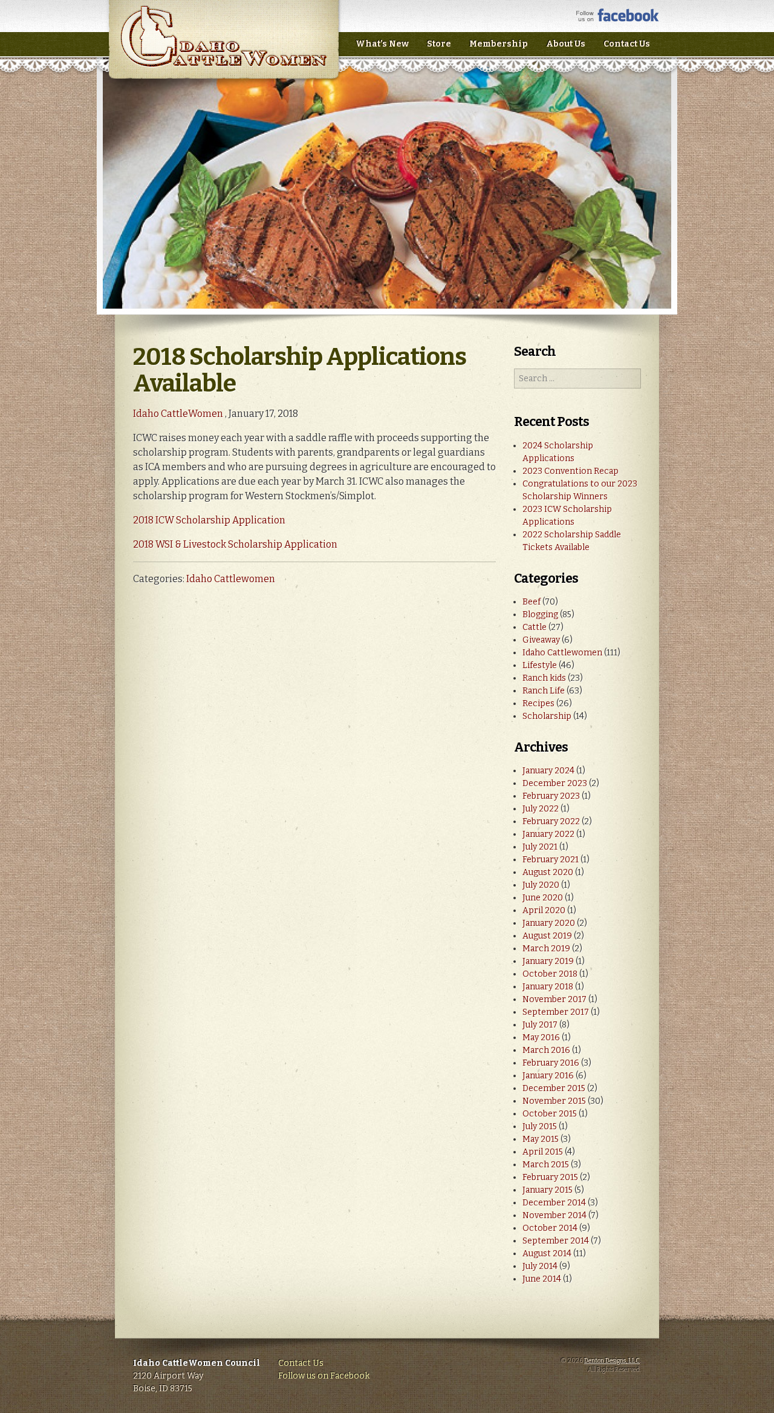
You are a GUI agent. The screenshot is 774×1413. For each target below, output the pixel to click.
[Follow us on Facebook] (617, 19)
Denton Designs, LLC (612, 1361)
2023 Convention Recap (570, 471)
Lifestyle (539, 665)
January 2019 (548, 961)
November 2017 (554, 999)
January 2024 (548, 771)
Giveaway (541, 640)
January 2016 (548, 1075)
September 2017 (555, 1012)
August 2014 (546, 1253)
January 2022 (548, 834)
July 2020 (540, 885)
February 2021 (550, 859)
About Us (565, 44)
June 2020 (542, 898)
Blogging (540, 614)
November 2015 (554, 1101)
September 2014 (555, 1241)
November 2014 (554, 1215)
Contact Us (626, 44)
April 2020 (543, 910)
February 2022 (551, 821)
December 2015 (553, 1088)
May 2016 (541, 1037)
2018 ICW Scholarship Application (209, 520)
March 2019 (546, 948)
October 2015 (549, 1114)
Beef (531, 602)
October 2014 (549, 1228)
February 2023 (551, 796)
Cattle (534, 627)
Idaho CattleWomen (223, 48)
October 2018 (549, 974)
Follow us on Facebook (323, 1376)
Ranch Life (543, 691)
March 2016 (546, 1050)
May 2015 (540, 1139)
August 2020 (547, 872)
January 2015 (547, 1190)
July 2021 (540, 847)
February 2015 (550, 1177)
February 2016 (550, 1063)
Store (439, 44)
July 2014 (540, 1266)
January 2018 (547, 987)
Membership (498, 44)
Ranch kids (544, 678)
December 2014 (554, 1203)
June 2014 (541, 1279)
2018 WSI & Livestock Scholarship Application (235, 544)
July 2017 (540, 1025)
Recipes (538, 703)
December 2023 (554, 783)
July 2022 (540, 809)
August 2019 (547, 936)
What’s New (382, 44)
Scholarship (546, 716)
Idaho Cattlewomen (230, 579)
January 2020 (548, 923)
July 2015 (539, 1126)
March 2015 (545, 1164)
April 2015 (542, 1152)
